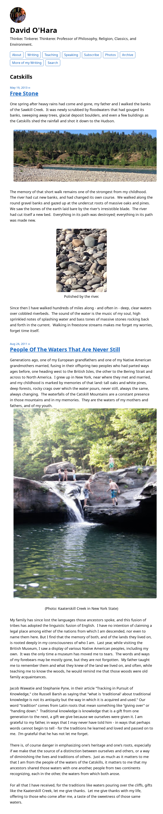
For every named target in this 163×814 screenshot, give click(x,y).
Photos (110, 55)
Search (53, 63)
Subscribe (91, 55)
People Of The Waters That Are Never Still (65, 349)
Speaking (71, 55)
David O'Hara (33, 30)
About (16, 55)
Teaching (51, 55)
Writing (33, 55)
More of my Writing (27, 63)
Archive (127, 55)
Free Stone (24, 93)
